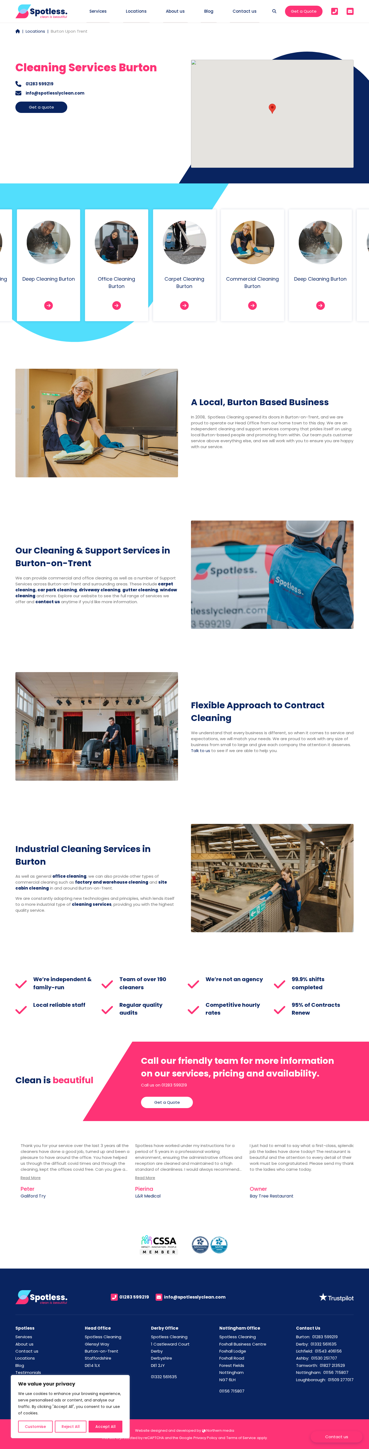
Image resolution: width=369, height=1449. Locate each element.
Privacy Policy (205, 1437)
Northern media (220, 1430)
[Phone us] (334, 11)
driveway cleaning (99, 590)
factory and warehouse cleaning (111, 882)
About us (24, 1344)
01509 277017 (341, 1380)
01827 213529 (332, 1365)
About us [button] (175, 11)
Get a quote (41, 107)
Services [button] (98, 11)
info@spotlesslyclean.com (55, 93)
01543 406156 (328, 1351)
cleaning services (92, 904)
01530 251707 (324, 1358)
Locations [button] (136, 11)
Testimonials (28, 1372)
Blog (208, 11)
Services (23, 1337)
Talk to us (200, 750)
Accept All (105, 1426)
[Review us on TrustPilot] (336, 1297)
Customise (35, 1426)
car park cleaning (57, 590)
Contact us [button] (245, 11)
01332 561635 (164, 1377)
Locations (35, 31)
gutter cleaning (140, 590)
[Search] (274, 11)
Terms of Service (241, 1437)
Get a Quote (304, 11)
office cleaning (69, 876)
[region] (70, 1406)
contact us (47, 602)
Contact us (26, 1351)
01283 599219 (39, 84)
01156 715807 (231, 1391)
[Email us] (350, 11)
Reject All (71, 1426)
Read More (25, 1177)
